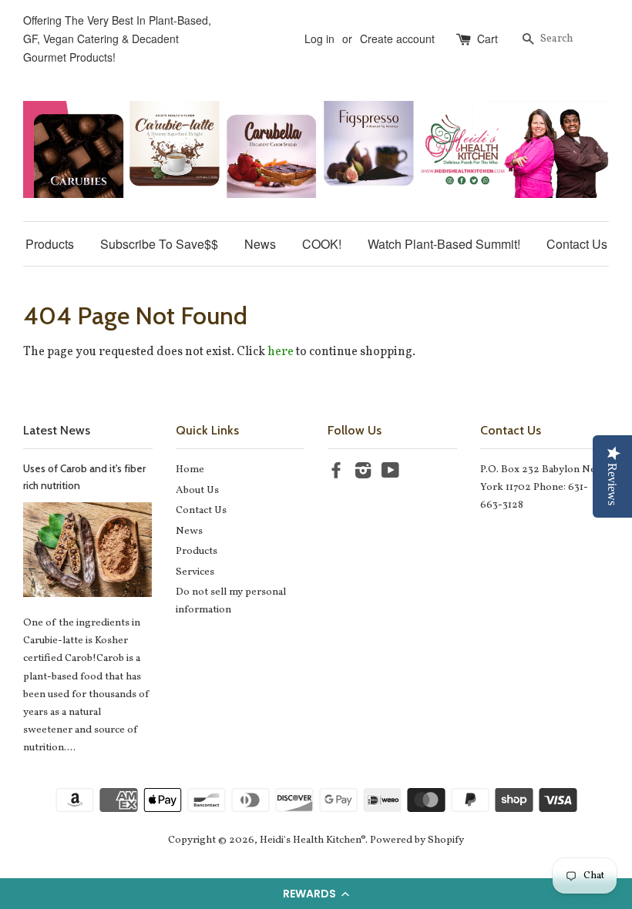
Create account (397, 38)
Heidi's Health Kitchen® (312, 840)
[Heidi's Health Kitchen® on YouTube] (390, 474)
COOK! (321, 244)
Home (190, 469)
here (280, 352)
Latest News (56, 430)
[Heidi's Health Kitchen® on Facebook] (336, 474)
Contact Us (576, 244)
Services (195, 572)
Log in (319, 38)
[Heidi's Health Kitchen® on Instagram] (363, 474)
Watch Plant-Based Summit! (444, 244)
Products (49, 244)
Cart (487, 38)
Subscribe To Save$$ (159, 244)
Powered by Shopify (417, 840)
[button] (316, 893)
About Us (197, 490)
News (260, 244)
